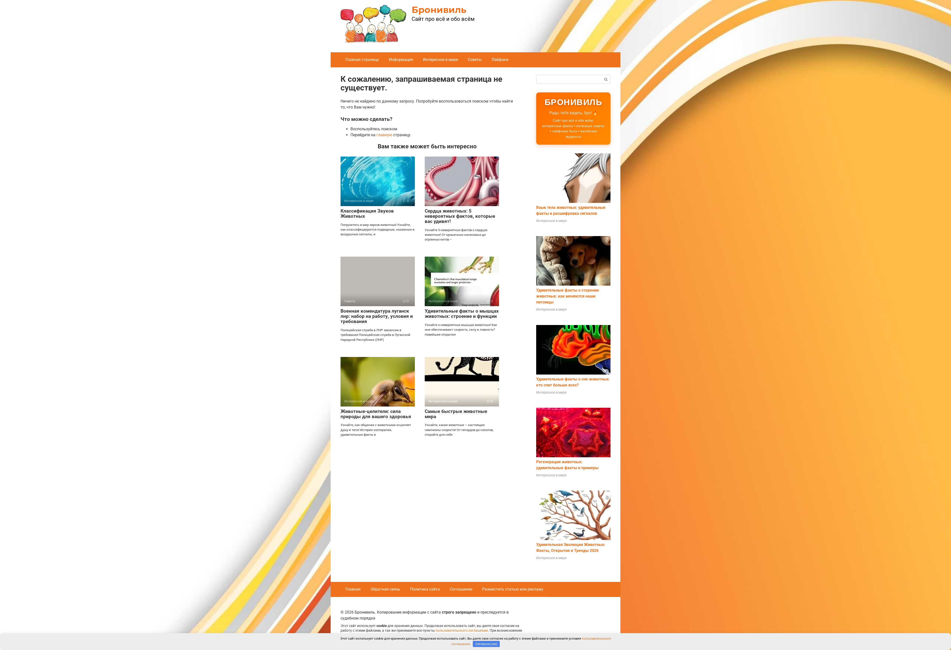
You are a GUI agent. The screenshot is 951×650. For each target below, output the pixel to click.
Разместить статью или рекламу (512, 589)
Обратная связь (385, 589)
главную (384, 135)
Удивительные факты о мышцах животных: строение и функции (462, 313)
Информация (401, 59)
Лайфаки (500, 59)
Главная (353, 589)
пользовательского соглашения (462, 630)
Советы (475, 59)
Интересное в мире (440, 59)
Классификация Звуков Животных (367, 213)
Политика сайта (425, 589)
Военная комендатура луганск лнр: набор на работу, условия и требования (377, 316)
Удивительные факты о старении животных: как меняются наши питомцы (567, 296)
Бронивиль (439, 9)
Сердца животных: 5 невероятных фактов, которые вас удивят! (460, 216)
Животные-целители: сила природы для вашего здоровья (376, 413)
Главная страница (362, 59)
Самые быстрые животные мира (456, 413)
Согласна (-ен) (486, 644)
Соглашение (461, 589)
